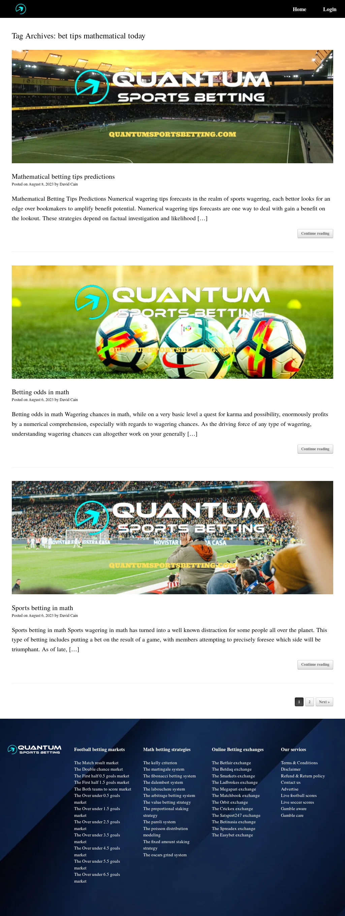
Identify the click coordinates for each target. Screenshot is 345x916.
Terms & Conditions (299, 763)
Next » (324, 702)
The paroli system (159, 822)
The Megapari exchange (234, 789)
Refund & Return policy (303, 776)
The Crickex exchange (232, 808)
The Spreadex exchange (233, 828)
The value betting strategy (167, 802)
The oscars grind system (165, 855)
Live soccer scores (297, 802)
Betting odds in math (40, 391)
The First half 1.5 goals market (101, 782)
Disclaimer (291, 769)
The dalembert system (163, 782)
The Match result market (96, 763)
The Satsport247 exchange (236, 815)
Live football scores (299, 795)
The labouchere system (164, 789)
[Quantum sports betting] (21, 9)
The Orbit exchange (230, 802)
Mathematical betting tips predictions (63, 176)
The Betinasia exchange (234, 822)
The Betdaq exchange (232, 769)
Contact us (291, 782)
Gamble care (292, 815)
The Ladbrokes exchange (235, 782)
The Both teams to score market (102, 789)
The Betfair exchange (231, 763)
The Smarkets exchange (233, 776)
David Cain (69, 184)
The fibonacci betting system (169, 776)
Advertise (290, 789)
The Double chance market (98, 769)
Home (299, 9)
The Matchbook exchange (236, 795)
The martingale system (163, 769)
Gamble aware (294, 808)
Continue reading (315, 233)
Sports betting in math (42, 607)
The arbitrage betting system (169, 795)
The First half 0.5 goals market (101, 776)
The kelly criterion (160, 763)
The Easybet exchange (232, 835)
